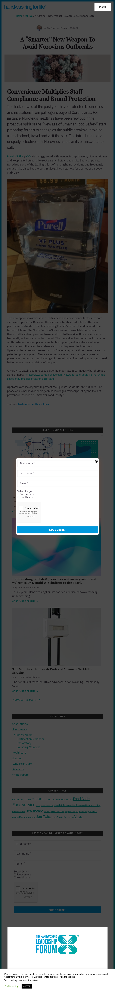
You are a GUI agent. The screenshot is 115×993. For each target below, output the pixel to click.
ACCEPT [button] (26, 986)
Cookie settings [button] (11, 986)
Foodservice (26, 494)
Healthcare (26, 497)
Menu (102, 6)
